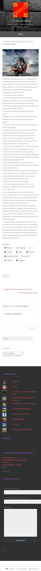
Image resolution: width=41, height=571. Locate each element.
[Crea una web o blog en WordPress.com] (3, 550)
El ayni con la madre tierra (20, 414)
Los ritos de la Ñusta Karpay (21, 409)
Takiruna (15, 381)
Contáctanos (20, 540)
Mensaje (7, 507)
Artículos (15, 424)
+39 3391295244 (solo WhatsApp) (14, 460)
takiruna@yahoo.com (9, 458)
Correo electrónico (16, 498)
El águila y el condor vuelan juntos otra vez (18, 289)
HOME (14, 386)
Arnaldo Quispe (10, 44)
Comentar (31, 328)
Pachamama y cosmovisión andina (23, 403)
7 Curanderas (20, 21)
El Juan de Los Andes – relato (27, 293)
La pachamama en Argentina (21, 429)
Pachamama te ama (18, 419)
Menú (21, 34)
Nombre (11, 488)
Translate (18, 355)
